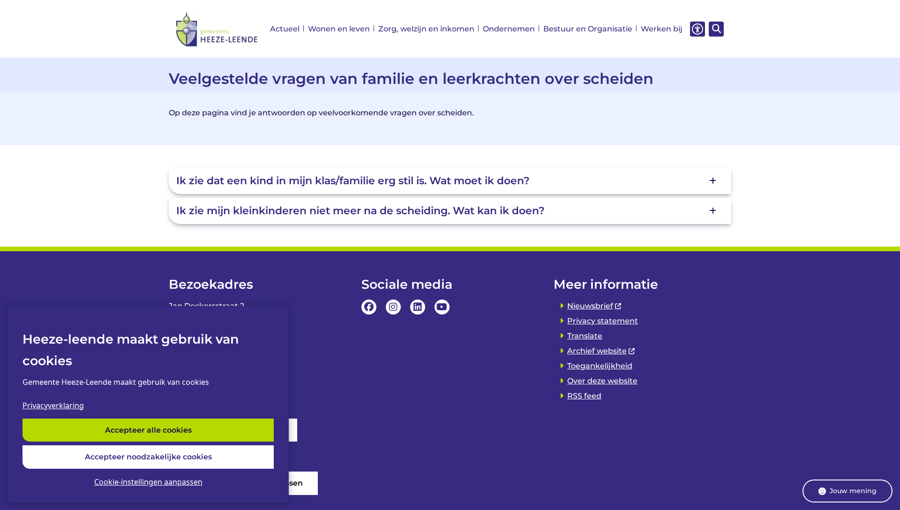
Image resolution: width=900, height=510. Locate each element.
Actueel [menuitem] (285, 28)
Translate (584, 335)
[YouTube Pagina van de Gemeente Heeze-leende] (442, 307)
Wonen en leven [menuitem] (339, 28)
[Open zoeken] (716, 29)
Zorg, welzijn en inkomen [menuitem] (426, 28)
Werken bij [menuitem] (661, 28)
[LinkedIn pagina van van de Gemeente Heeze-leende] (417, 307)
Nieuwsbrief (590, 305)
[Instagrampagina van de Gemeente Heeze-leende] (393, 307)
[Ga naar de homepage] (217, 28)
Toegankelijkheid (599, 365)
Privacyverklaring (53, 405)
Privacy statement (602, 320)
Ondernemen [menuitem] (509, 28)
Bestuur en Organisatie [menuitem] (587, 28)
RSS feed (584, 395)
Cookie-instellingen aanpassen (148, 482)
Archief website (597, 350)
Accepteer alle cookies (148, 430)
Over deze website (602, 380)
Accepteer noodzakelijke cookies (148, 456)
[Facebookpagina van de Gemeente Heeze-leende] (368, 307)
